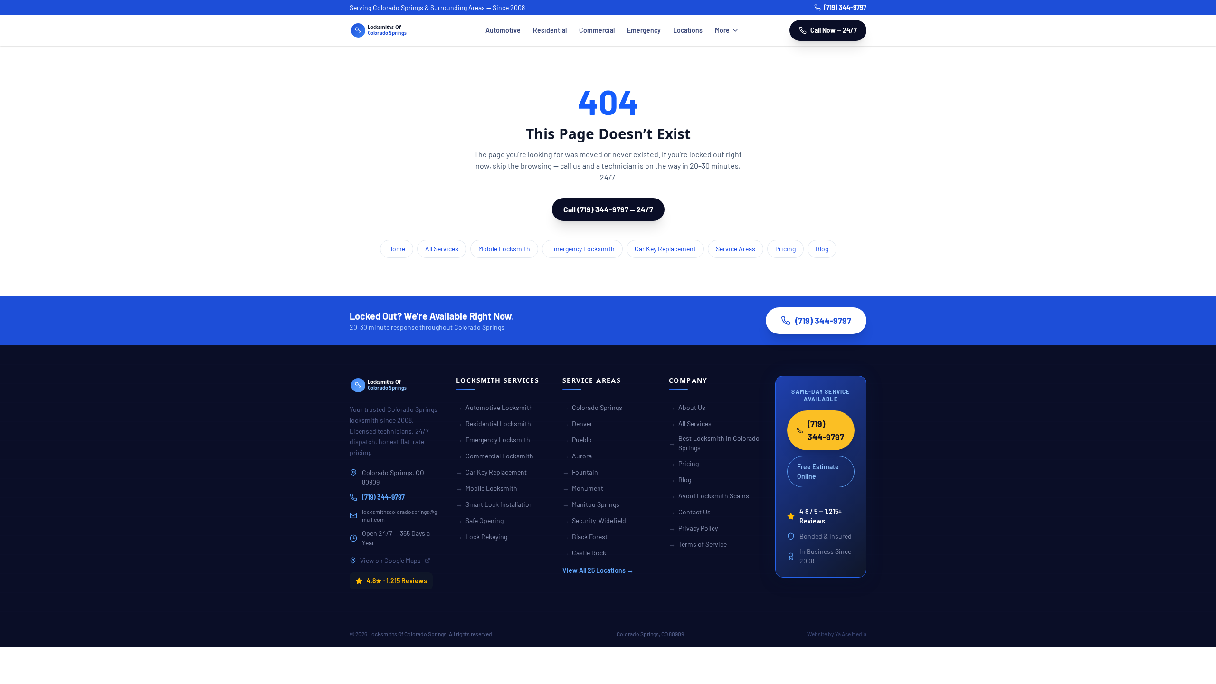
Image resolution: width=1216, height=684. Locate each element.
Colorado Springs (592, 407)
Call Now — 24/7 (833, 30)
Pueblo (577, 440)
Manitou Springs (590, 504)
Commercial (597, 30)
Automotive (503, 30)
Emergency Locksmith (582, 249)
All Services (441, 249)
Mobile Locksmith (504, 249)
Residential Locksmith (493, 423)
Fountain (580, 472)
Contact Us (690, 512)
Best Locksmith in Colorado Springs (714, 443)
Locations (688, 30)
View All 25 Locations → (598, 570)
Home (396, 249)
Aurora (577, 456)
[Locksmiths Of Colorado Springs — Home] (392, 30)
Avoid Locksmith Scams (709, 496)
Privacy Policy (693, 528)
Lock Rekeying (481, 536)
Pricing (785, 249)
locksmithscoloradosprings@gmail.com (399, 515)
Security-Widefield (594, 520)
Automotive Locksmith (494, 407)
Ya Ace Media (850, 633)
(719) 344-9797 (845, 7)
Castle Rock (584, 553)
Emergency (644, 30)
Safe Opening (480, 520)
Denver (577, 423)
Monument (582, 488)
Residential (550, 30)
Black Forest (585, 536)
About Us (687, 407)
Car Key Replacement (665, 249)
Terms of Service (698, 544)
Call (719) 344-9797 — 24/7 (608, 209)
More (722, 30)
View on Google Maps (390, 560)
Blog (822, 249)
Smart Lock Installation (494, 504)
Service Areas (735, 249)
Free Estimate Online (818, 471)
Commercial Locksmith (494, 456)
